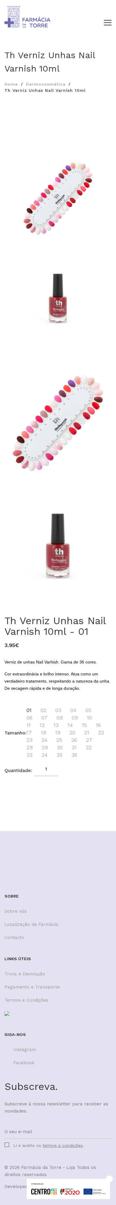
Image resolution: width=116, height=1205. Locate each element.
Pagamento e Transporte (32, 987)
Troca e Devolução (24, 974)
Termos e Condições (26, 1000)
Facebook (24, 1062)
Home (11, 84)
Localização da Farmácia (31, 924)
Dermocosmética (45, 84)
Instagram (24, 1049)
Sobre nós (15, 911)
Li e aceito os (48, 1145)
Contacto (14, 937)
